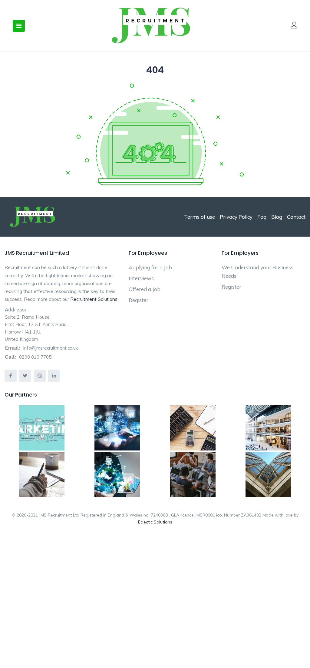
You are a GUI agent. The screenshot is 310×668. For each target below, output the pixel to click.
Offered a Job (144, 289)
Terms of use (199, 217)
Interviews (141, 278)
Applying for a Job (150, 267)
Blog (276, 217)
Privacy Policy (236, 217)
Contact (296, 217)
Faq (261, 217)
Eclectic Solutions (155, 522)
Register (138, 300)
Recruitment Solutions (93, 299)
